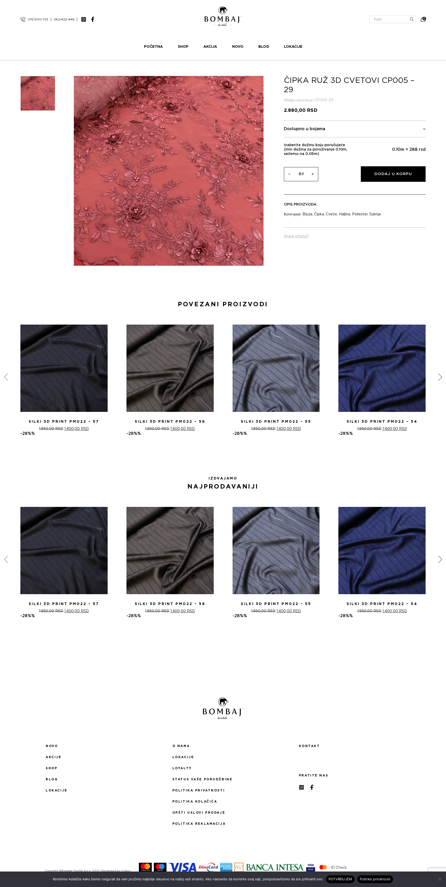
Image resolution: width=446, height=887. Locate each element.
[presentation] (6, 377)
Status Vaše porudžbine (202, 779)
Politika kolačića (194, 801)
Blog (263, 47)
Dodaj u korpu (393, 174)
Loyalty (182, 768)
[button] (220, 454)
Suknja (375, 214)
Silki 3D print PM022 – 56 (170, 421)
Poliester (360, 214)
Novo (237, 47)
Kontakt (309, 746)
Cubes (125, 871)
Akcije (53, 757)
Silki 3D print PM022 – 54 (382, 421)
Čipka (319, 214)
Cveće (331, 214)
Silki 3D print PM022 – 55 (276, 421)
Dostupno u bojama (304, 129)
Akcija (210, 47)
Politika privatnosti (198, 790)
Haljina (344, 214)
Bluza (307, 214)
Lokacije (293, 47)
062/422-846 (64, 19)
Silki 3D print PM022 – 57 (64, 421)
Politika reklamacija (199, 823)
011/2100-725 (38, 19)
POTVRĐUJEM (340, 879)
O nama (181, 746)
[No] (439, 879)
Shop (183, 47)
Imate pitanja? (296, 236)
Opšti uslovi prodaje (198, 812)
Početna (153, 47)
